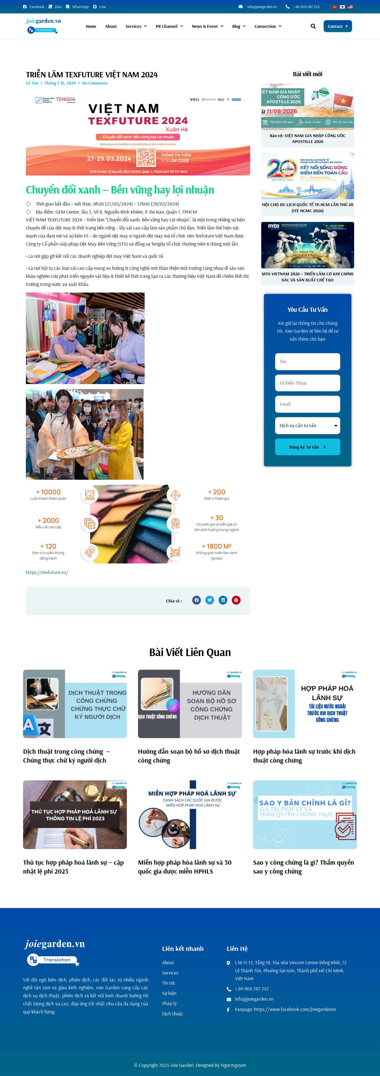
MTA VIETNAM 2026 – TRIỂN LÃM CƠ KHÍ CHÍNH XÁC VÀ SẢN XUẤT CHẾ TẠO (307, 276)
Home (91, 26)
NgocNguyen (233, 1065)
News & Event (205, 26)
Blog (236, 26)
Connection (265, 26)
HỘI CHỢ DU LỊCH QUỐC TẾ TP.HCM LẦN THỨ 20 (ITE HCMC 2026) (307, 207)
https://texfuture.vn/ (47, 572)
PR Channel (166, 26)
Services (133, 26)
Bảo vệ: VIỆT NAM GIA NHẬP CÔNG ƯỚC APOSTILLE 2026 (308, 138)
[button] (313, 26)
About (111, 26)
